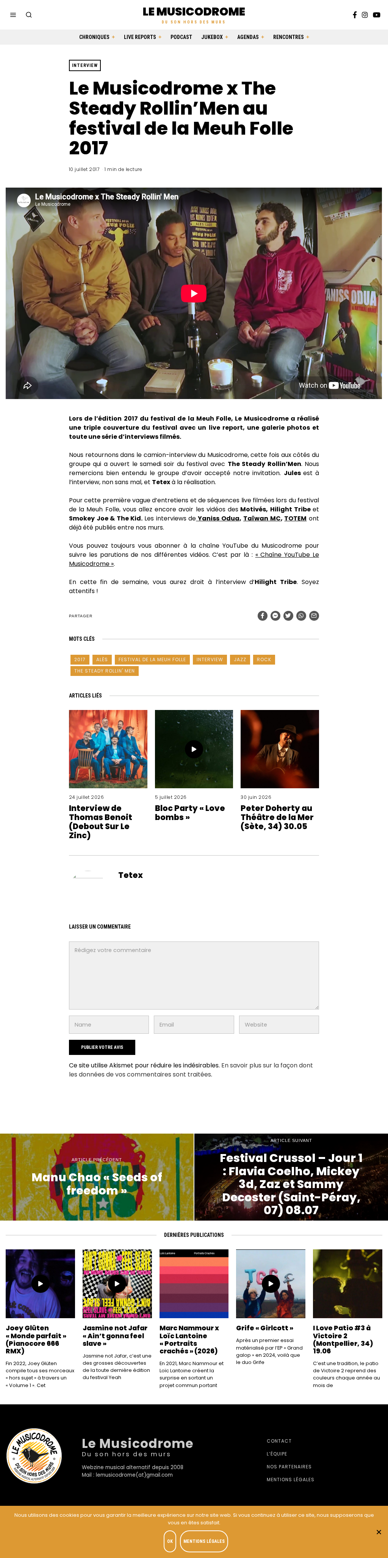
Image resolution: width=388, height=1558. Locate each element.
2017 (80, 659)
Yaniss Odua (217, 518)
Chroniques (94, 37)
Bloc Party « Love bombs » (190, 813)
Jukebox (212, 37)
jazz (240, 659)
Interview (85, 65)
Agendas (248, 37)
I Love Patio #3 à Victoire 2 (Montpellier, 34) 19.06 (343, 1339)
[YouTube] (376, 14)
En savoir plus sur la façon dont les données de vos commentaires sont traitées (191, 1070)
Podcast (181, 37)
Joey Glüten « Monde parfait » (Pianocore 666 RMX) (36, 1339)
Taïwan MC (262, 518)
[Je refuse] (378, 1532)
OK (170, 1541)
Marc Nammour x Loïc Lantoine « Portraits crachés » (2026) (189, 1339)
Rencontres (288, 37)
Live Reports (140, 37)
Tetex (130, 875)
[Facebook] (355, 14)
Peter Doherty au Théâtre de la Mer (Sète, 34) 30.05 (277, 817)
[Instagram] (365, 14)
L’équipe (277, 1454)
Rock (264, 659)
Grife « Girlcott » (264, 1328)
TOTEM (295, 518)
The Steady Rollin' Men (104, 671)
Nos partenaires (289, 1466)
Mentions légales (290, 1479)
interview (210, 659)
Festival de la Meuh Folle (152, 659)
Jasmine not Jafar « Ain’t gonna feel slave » (115, 1335)
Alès (102, 659)
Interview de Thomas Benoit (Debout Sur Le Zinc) (100, 822)
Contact (279, 1441)
